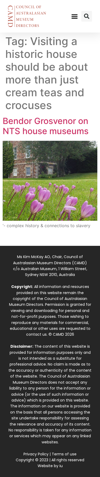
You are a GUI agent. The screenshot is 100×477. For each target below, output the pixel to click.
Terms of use (64, 454)
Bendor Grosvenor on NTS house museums (46, 126)
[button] (74, 16)
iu (61, 465)
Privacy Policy (36, 454)
